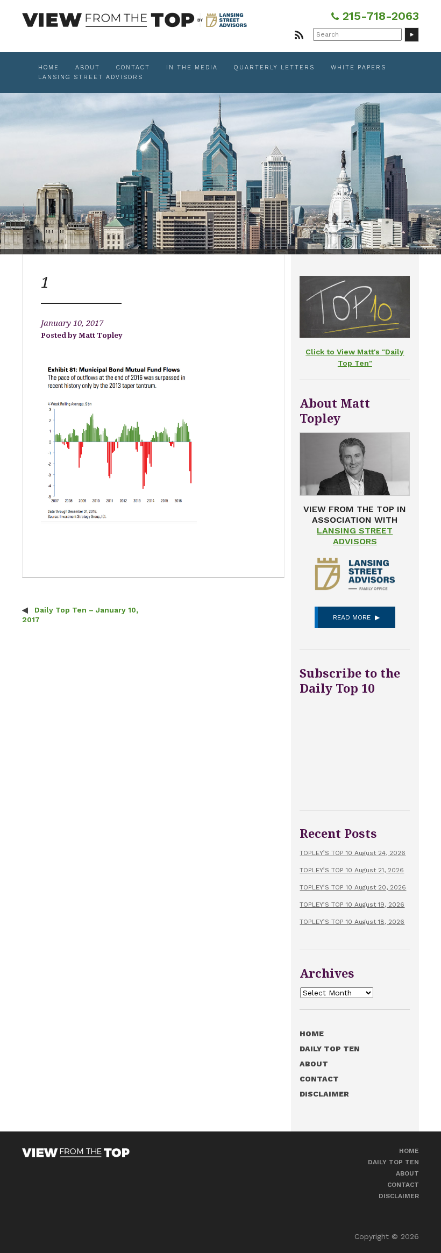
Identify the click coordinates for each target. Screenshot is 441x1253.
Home (48, 67)
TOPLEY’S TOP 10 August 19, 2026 (352, 904)
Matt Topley (101, 335)
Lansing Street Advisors (90, 77)
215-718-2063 (379, 16)
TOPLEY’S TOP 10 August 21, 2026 (352, 870)
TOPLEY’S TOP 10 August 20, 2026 (353, 887)
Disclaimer (324, 1094)
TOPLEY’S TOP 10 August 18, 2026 (352, 921)
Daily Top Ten (330, 1048)
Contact (133, 67)
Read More (352, 617)
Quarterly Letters (274, 67)
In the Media (192, 67)
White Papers (358, 67)
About (87, 67)
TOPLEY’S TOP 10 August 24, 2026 (353, 853)
